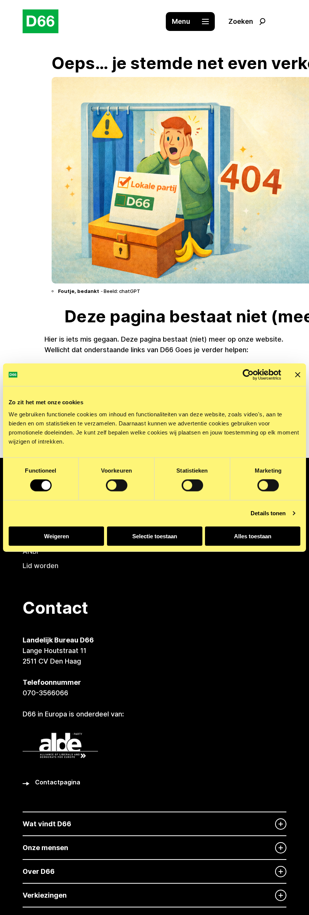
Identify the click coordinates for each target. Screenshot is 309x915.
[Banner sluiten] (297, 374)
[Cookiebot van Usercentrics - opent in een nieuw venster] (248, 374)
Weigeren (56, 536)
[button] (194, 21)
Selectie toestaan (154, 536)
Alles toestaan (252, 536)
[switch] (116, 485)
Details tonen (268, 513)
